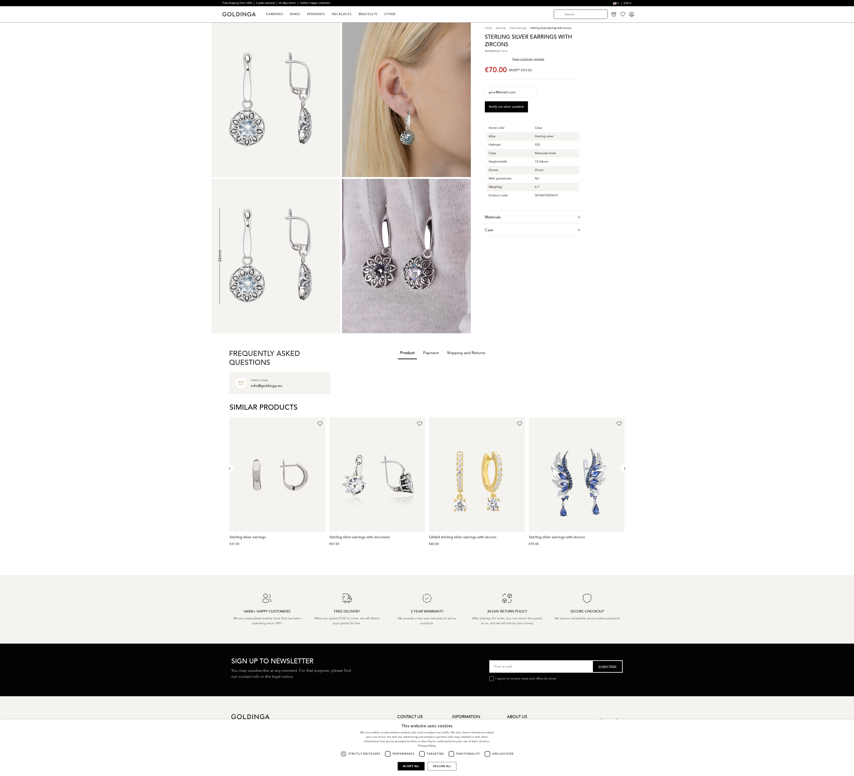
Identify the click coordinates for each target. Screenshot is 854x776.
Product (407, 353)
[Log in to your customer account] (631, 14)
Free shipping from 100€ (237, 3)
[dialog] (427, 747)
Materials (493, 217)
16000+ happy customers (315, 3)
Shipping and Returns (466, 353)
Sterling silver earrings (248, 537)
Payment (431, 353)
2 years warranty (266, 3)
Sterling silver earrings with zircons (557, 537)
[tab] (533, 217)
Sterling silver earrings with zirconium (359, 537)
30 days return (287, 3)
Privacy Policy (427, 746)
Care (489, 230)
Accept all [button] (411, 766)
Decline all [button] (442, 766)
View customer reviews (528, 59)
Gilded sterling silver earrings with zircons (462, 537)
